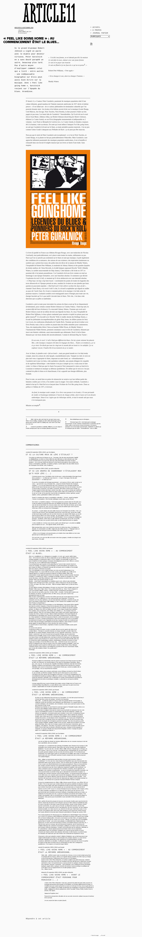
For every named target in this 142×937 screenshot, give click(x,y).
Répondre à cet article (38, 919)
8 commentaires (22, 33)
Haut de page (95, 935)
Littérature (21, 30)
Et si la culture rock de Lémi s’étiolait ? (49, 455)
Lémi (30, 31)
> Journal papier (99, 33)
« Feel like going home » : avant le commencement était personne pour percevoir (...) (60, 877)
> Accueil (95, 27)
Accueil (103, 935)
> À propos (95, 30)
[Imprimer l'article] (91, 44)
